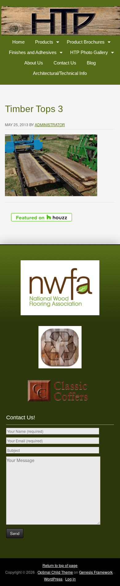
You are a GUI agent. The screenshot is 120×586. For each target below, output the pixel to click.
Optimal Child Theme (55, 572)
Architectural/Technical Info (60, 73)
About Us (33, 62)
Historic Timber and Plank (60, 21)
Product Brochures (83, 43)
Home (18, 42)
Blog (91, 62)
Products (41, 43)
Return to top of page (60, 565)
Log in (70, 578)
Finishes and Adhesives (30, 53)
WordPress (53, 578)
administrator (50, 124)
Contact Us (65, 62)
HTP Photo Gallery (87, 53)
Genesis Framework (96, 572)
